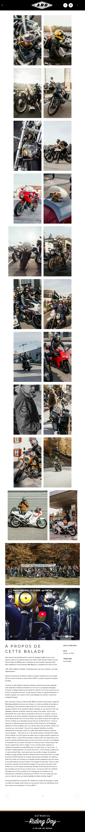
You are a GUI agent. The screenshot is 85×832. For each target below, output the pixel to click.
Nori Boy (30, 664)
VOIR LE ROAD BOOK (70, 645)
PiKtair (19, 662)
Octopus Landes (40, 657)
